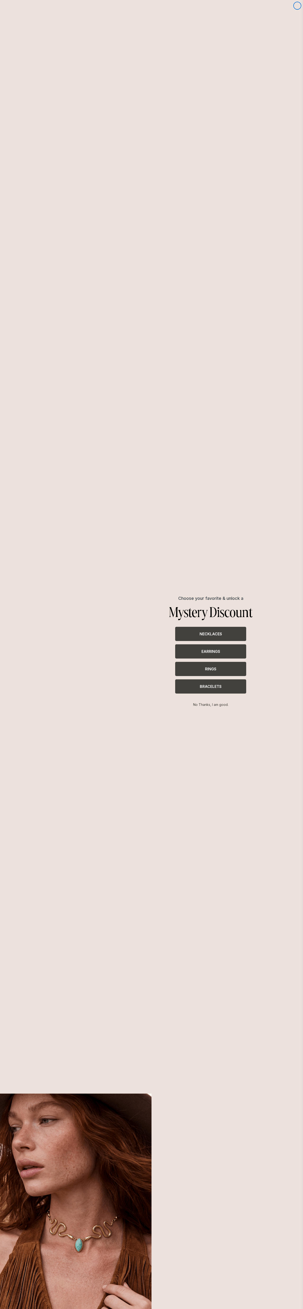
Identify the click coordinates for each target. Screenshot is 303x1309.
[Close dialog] (297, 5)
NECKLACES (211, 634)
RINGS (210, 669)
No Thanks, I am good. (210, 705)
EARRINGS (210, 651)
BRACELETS (211, 686)
